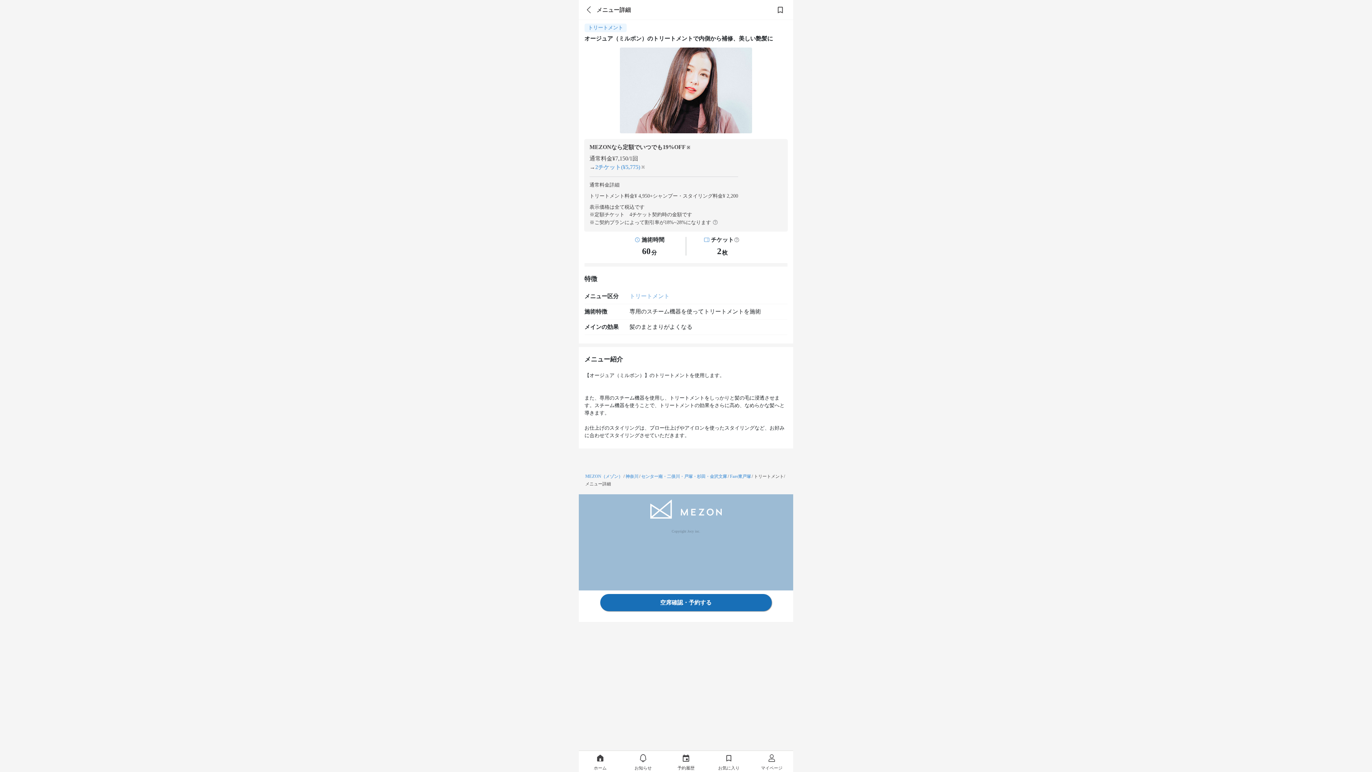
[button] (737, 240)
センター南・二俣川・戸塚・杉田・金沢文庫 (684, 476)
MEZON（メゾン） (604, 476)
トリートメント (650, 296)
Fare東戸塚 (740, 476)
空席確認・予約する (686, 602)
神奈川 (632, 476)
